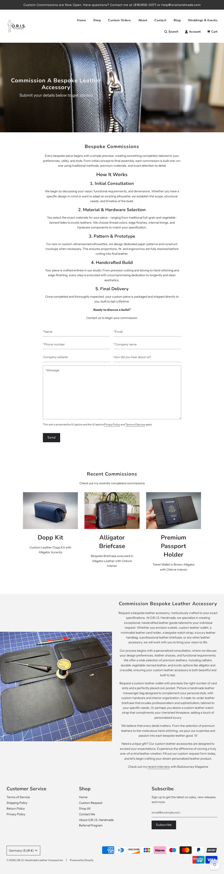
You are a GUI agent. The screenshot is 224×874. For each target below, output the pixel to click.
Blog (177, 20)
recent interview (159, 767)
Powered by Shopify (81, 860)
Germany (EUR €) (21, 851)
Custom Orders (119, 20)
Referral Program (91, 825)
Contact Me (87, 814)
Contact (160, 20)
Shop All (84, 808)
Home (81, 20)
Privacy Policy (112, 424)
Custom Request (90, 803)
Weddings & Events (203, 20)
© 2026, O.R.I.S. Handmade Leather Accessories (35, 860)
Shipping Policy (17, 803)
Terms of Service (135, 424)
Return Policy (16, 808)
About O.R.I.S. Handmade (96, 820)
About (142, 20)
